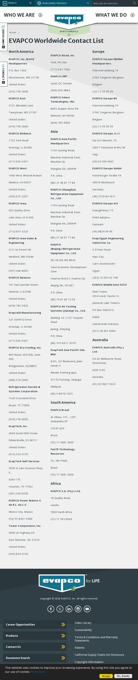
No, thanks (123, 676)
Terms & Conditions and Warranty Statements (96, 638)
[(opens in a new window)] (51, 609)
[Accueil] (69, 19)
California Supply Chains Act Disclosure (99, 655)
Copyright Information (89, 662)
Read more (38, 672)
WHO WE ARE (20, 15)
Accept (106, 676)
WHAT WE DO (112, 15)
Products (12, 635)
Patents (79, 647)
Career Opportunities (20, 624)
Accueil (12, 32)
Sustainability (83, 630)
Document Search (18, 658)
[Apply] (134, 3)
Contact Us (13, 646)
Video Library (83, 623)
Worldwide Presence (54, 3)
